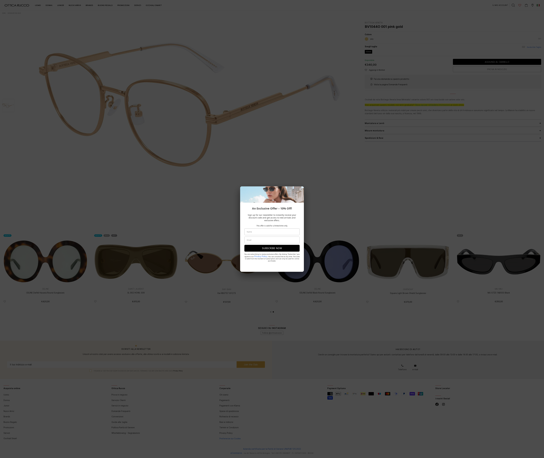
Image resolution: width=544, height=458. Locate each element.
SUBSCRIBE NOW (272, 248)
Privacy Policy (260, 256)
